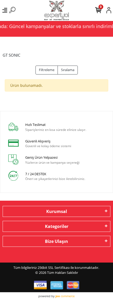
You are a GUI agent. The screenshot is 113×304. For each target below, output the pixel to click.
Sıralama (67, 69)
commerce (65, 296)
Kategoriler (56, 226)
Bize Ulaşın (56, 241)
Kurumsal (56, 211)
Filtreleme (46, 69)
